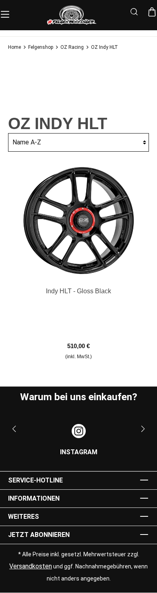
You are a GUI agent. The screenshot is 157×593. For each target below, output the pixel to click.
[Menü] (5, 13)
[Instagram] (79, 431)
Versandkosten (30, 566)
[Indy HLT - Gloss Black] (78, 220)
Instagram (78, 452)
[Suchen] (134, 13)
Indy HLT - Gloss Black (78, 291)
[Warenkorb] (152, 12)
